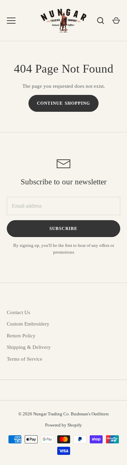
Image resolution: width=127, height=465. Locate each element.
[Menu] (11, 20)
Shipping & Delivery (29, 347)
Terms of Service (24, 359)
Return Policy (21, 335)
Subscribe (63, 228)
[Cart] (116, 20)
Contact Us (18, 312)
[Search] (100, 20)
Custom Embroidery (28, 324)
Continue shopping (63, 103)
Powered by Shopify (63, 425)
